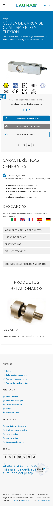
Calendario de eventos (16, 375)
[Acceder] (49, 5)
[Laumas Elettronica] (26, 6)
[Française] (31, 219)
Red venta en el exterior (17, 383)
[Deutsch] (48, 219)
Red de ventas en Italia (16, 379)
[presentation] (3, 322)
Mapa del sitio (12, 412)
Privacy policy (12, 434)
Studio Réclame (44, 500)
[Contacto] (45, 5)
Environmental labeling (16, 430)
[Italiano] (13, 219)
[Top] (46, 501)
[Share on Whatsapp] (24, 145)
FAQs (8, 408)
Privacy (15, 500)
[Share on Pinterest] (33, 145)
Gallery (9, 371)
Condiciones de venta (16, 426)
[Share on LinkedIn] (28, 145)
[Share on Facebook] (19, 145)
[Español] (39, 219)
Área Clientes (12, 396)
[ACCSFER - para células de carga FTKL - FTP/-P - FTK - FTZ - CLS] (26, 311)
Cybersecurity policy (15, 442)
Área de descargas (14, 400)
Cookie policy (12, 438)
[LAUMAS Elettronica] (5, 456)
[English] (22, 219)
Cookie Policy (25, 500)
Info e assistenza (14, 404)
